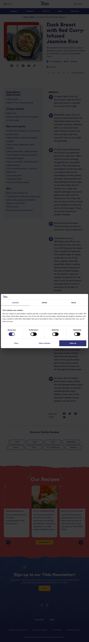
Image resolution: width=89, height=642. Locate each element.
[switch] (33, 334)
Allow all (73, 343)
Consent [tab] (15, 302)
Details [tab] (44, 302)
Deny (16, 343)
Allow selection (44, 343)
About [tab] (73, 302)
